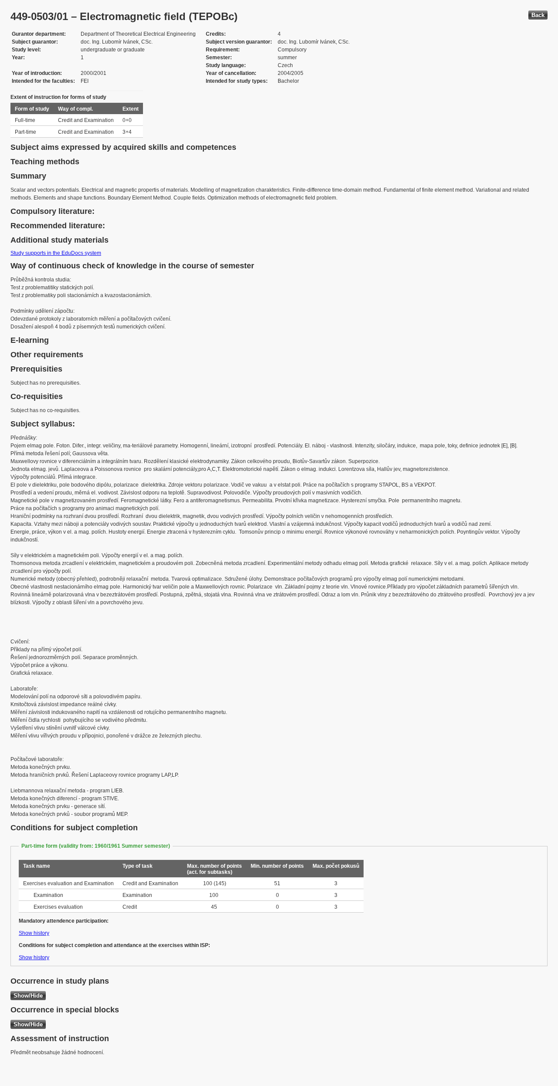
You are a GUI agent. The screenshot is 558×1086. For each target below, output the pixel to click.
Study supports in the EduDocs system (55, 253)
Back (537, 15)
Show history (34, 933)
